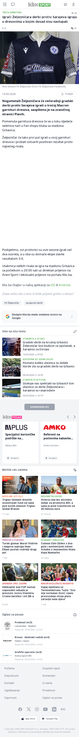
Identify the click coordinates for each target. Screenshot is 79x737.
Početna (9, 668)
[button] (68, 417)
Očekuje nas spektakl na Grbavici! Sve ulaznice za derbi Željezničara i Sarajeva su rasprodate (48, 387)
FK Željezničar (11, 302)
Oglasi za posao (52, 697)
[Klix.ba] (39, 4)
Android (64, 285)
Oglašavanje (12, 690)
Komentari (48, 675)
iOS (52, 285)
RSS (63, 709)
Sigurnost (10, 697)
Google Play (52, 718)
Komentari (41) (39, 407)
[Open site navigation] (5, 4)
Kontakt (9, 683)
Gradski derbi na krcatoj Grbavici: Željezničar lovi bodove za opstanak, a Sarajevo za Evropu (49, 346)
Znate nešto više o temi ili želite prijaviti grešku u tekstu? (38, 294)
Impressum (11, 675)
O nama (47, 683)
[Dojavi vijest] (65, 4)
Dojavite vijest (51, 668)
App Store (30, 718)
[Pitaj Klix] (13, 4)
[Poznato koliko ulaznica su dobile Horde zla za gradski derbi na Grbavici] (11, 367)
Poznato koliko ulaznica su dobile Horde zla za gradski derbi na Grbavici (48, 365)
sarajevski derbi (34, 302)
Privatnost (48, 690)
